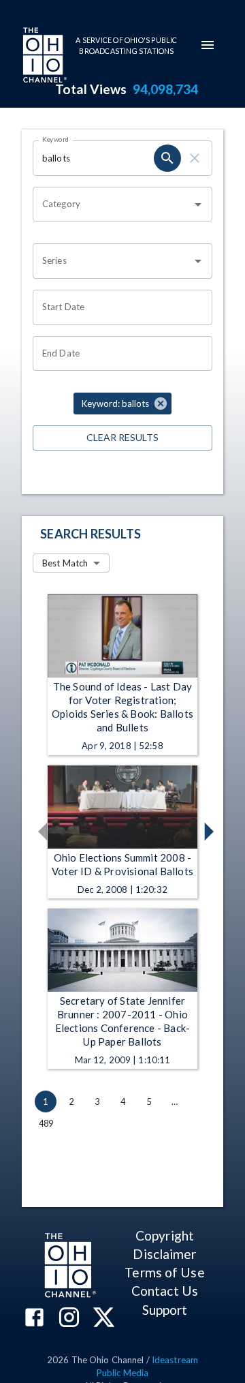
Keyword (55, 139)
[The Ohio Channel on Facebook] (34, 1318)
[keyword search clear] (194, 158)
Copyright (164, 1235)
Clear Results (122, 437)
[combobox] (112, 204)
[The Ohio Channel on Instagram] (69, 1318)
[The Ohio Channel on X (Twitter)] (104, 1318)
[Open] (198, 204)
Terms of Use (164, 1272)
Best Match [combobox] (65, 563)
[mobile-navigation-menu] (207, 45)
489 (46, 1123)
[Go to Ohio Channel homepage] (44, 56)
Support (165, 1309)
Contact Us (164, 1290)
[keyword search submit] (167, 158)
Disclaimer (164, 1253)
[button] (123, 403)
